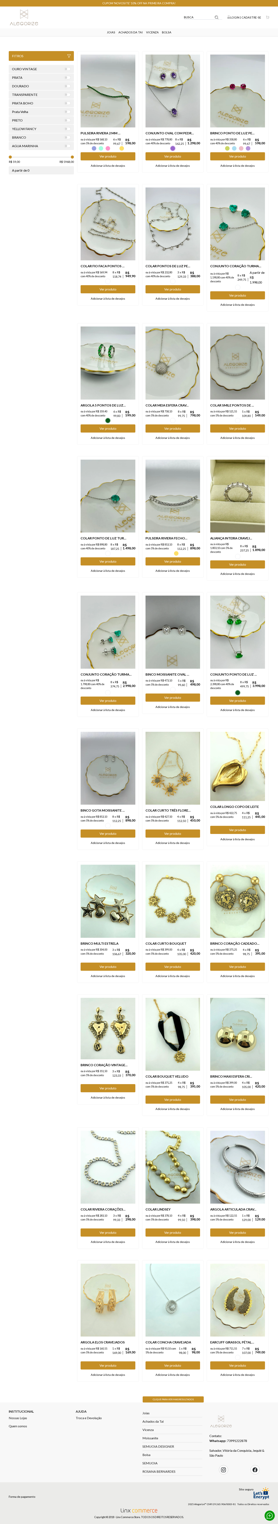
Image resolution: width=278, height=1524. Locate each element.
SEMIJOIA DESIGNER (158, 1446)
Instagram (223, 1470)
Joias (111, 32)
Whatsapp (270, 1516)
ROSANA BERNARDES (158, 1471)
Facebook (255, 1470)
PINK (108, 148)
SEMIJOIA (150, 1463)
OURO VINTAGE (237, 1357)
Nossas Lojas (18, 1418)
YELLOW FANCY (121, 148)
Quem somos (18, 1426)
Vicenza (152, 32)
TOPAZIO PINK (241, 148)
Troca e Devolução (89, 1418)
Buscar (216, 17)
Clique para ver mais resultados (173, 1399)
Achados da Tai (130, 32)
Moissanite (150, 1438)
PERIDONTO (227, 148)
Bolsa (166, 32)
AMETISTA (173, 148)
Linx (27, 17)
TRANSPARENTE (115, 148)
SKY (234, 148)
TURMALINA (237, 287)
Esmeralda (108, 420)
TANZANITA (94, 148)
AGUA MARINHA (101, 148)
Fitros (17, 56)
